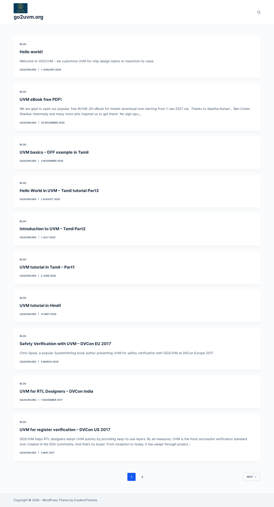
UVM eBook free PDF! (41, 99)
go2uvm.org (28, 17)
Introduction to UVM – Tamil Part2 (53, 228)
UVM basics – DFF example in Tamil (54, 152)
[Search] (258, 12)
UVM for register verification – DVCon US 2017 (65, 429)
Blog (23, 44)
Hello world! (31, 51)
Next (250, 476)
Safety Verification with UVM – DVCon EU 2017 (65, 343)
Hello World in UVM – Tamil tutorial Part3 (59, 190)
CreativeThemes (85, 500)
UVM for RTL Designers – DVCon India (56, 391)
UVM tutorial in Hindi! (40, 305)
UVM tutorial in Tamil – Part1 (47, 267)
